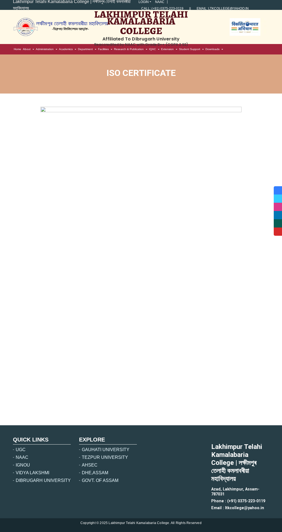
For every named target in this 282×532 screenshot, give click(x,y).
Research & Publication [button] (129, 49)
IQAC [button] (152, 49)
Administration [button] (45, 49)
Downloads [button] (212, 49)
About (27, 49)
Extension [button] (167, 49)
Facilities (103, 49)
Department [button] (85, 49)
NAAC (159, 2)
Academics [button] (66, 49)
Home (17, 50)
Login (144, 2)
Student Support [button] (189, 49)
